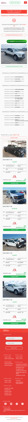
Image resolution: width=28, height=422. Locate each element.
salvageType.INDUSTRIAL (21, 370)
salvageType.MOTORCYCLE (22, 365)
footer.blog (18, 380)
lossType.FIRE (7, 389)
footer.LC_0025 (19, 357)
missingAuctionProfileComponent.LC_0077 (14, 34)
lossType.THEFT (7, 393)
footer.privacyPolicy (8, 363)
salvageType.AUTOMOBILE (21, 364)
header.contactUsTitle (9, 358)
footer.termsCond (8, 365)
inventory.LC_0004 (14, 183)
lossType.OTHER (7, 391)
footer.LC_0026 (19, 358)
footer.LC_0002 (7, 357)
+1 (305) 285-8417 (7, 409)
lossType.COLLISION (8, 388)
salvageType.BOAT (20, 369)
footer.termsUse (7, 362)
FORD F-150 (16, 135)
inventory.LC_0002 (14, 137)
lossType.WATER (7, 394)
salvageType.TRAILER (20, 375)
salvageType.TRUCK (20, 367)
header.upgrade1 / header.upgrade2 (20, 383)
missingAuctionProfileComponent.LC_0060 (14, 66)
